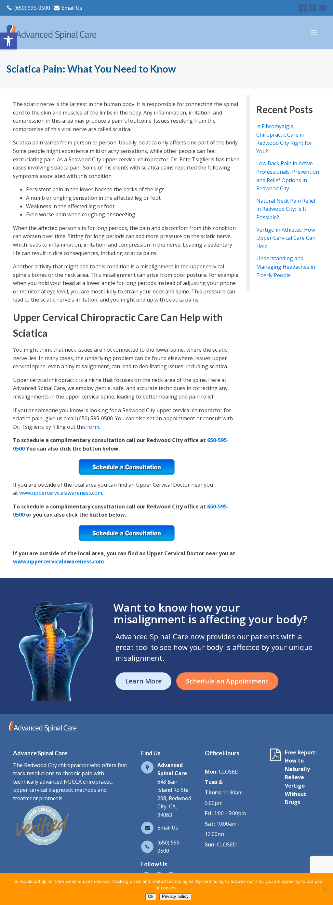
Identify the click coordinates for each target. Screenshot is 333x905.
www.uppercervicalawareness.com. (61, 492)
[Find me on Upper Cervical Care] (42, 845)
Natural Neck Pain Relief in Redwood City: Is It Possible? (286, 209)
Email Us (71, 7)
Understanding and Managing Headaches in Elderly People (285, 266)
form (93, 426)
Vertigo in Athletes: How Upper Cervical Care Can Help (285, 238)
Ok (150, 896)
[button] (8, 41)
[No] (325, 889)
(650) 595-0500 (32, 7)
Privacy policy (175, 896)
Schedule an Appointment (227, 681)
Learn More (143, 681)
